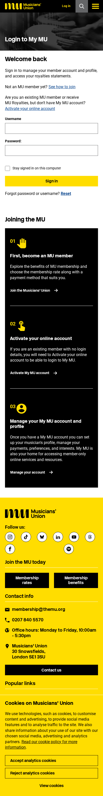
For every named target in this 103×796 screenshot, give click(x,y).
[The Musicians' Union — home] (23, 6)
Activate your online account (30, 108)
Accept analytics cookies (33, 760)
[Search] (82, 6)
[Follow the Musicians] (10, 537)
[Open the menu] (95, 6)
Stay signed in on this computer (36, 168)
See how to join (62, 86)
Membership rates (27, 580)
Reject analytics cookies (32, 773)
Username (13, 119)
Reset (66, 193)
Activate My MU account (29, 373)
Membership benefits (76, 580)
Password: (13, 141)
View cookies (52, 785)
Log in (66, 6)
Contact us (52, 670)
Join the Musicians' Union (30, 290)
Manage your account (27, 472)
